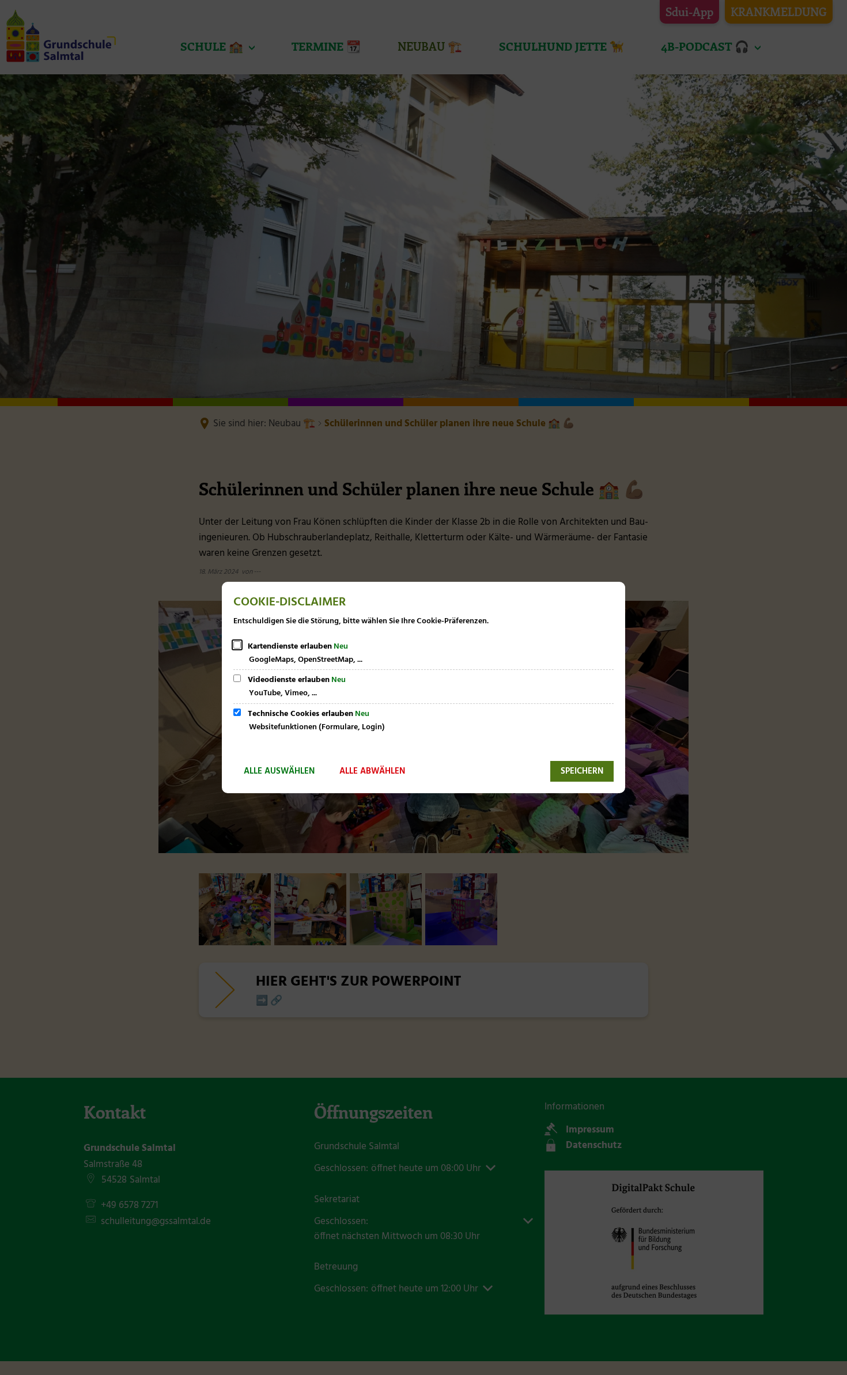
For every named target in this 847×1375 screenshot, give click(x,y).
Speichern (582, 771)
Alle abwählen (372, 771)
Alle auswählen (279, 771)
